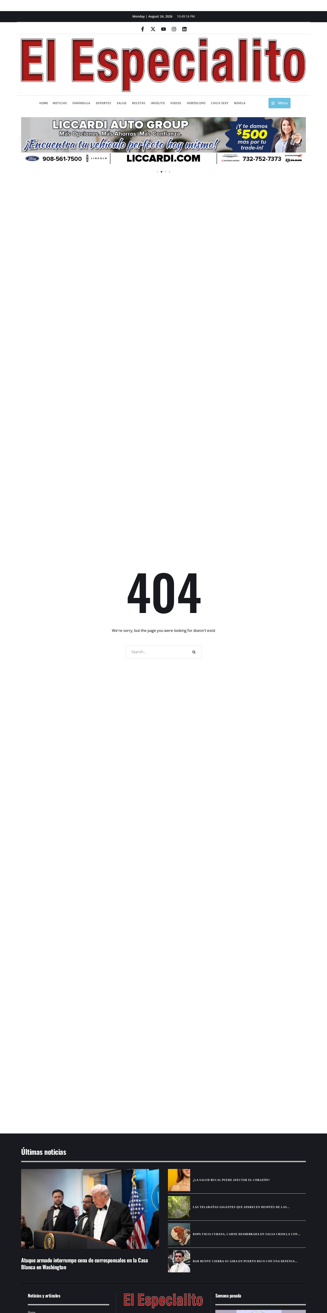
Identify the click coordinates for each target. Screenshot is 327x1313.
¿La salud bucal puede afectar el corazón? (231, 1180)
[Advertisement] (150, 1088)
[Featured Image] (90, 1209)
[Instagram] (174, 29)
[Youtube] (163, 29)
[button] (19, 139)
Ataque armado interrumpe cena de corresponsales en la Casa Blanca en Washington (84, 1263)
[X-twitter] (153, 29)
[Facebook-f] (142, 29)
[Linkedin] (184, 29)
